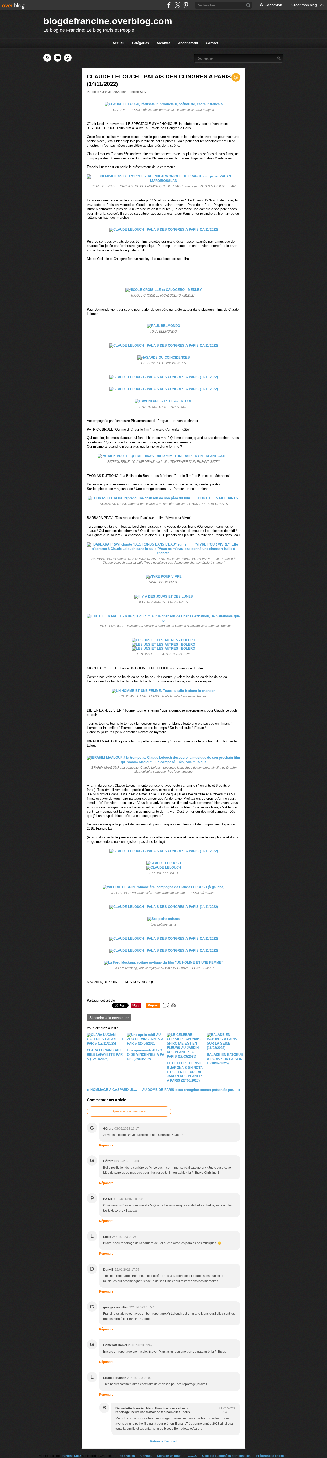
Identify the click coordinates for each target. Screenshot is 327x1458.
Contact (212, 43)
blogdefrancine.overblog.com (107, 21)
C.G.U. (192, 1456)
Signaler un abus (169, 1456)
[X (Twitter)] (177, 5)
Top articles (126, 1456)
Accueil (118, 43)
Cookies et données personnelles (226, 1456)
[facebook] (169, 5)
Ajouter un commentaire (129, 1111)
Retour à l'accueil (163, 1441)
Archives (163, 43)
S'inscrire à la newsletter (109, 1018)
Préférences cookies (271, 1456)
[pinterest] (186, 5)
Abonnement (188, 43)
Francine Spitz (71, 1456)
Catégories (140, 43)
